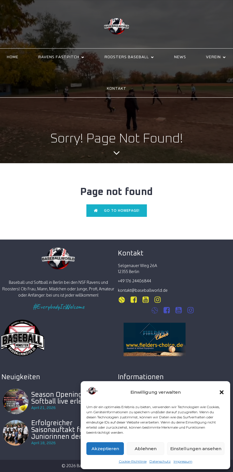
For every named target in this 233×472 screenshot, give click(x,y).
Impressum (183, 461)
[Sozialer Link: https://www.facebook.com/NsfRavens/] (136, 300)
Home (12, 57)
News (180, 57)
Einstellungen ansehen (195, 448)
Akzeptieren (105, 448)
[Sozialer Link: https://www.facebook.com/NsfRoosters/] (169, 310)
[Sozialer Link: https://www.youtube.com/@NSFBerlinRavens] (148, 300)
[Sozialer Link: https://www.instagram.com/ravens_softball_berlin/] (124, 300)
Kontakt (116, 89)
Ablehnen (146, 448)
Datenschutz (160, 461)
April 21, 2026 (43, 408)
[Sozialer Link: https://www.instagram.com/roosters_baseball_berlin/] (157, 310)
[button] (221, 392)
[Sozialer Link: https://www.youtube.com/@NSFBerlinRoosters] (181, 310)
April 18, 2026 (43, 443)
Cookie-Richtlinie (133, 461)
